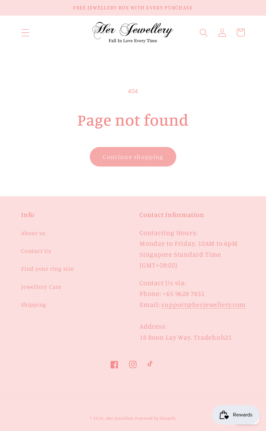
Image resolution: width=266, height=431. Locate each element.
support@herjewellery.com (203, 305)
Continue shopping (133, 157)
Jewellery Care (41, 286)
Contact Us (36, 250)
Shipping (33, 304)
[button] (25, 32)
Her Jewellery (120, 418)
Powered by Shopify (155, 418)
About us (33, 232)
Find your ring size (47, 268)
